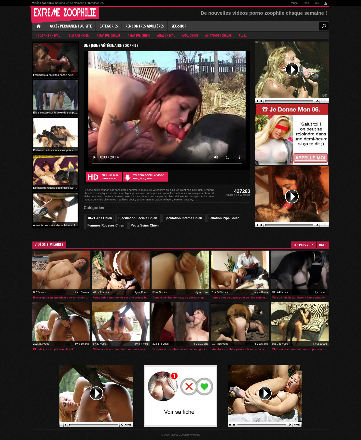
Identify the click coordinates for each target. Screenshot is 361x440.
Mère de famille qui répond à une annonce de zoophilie (300, 297)
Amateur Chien (139, 35)
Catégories (108, 26)
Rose (306, 2)
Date (322, 244)
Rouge (294, 2)
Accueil (39, 26)
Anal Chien (190, 35)
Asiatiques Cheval (218, 35)
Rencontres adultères (144, 26)
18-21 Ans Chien (78, 35)
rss (325, 3)
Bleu (316, 2)
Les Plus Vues (304, 244)
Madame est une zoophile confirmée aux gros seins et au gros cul (121, 349)
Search (324, 26)
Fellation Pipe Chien (223, 218)
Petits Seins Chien (145, 225)
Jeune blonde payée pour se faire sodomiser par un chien (240, 297)
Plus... (243, 35)
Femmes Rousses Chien (105, 225)
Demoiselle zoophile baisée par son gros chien (181, 349)
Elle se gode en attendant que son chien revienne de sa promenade (61, 297)
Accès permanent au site (71, 26)
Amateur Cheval (108, 35)
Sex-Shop (178, 26)
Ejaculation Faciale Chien (137, 218)
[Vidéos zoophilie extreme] (64, 14)
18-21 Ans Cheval (48, 35)
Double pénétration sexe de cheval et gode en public (181, 297)
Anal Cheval (166, 35)
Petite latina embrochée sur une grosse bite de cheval (121, 297)
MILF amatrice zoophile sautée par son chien (300, 349)
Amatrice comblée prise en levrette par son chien (240, 349)
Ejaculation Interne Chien (183, 218)
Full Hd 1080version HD (103, 177)
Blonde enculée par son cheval (53, 349)
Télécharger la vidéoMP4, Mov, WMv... (148, 177)
